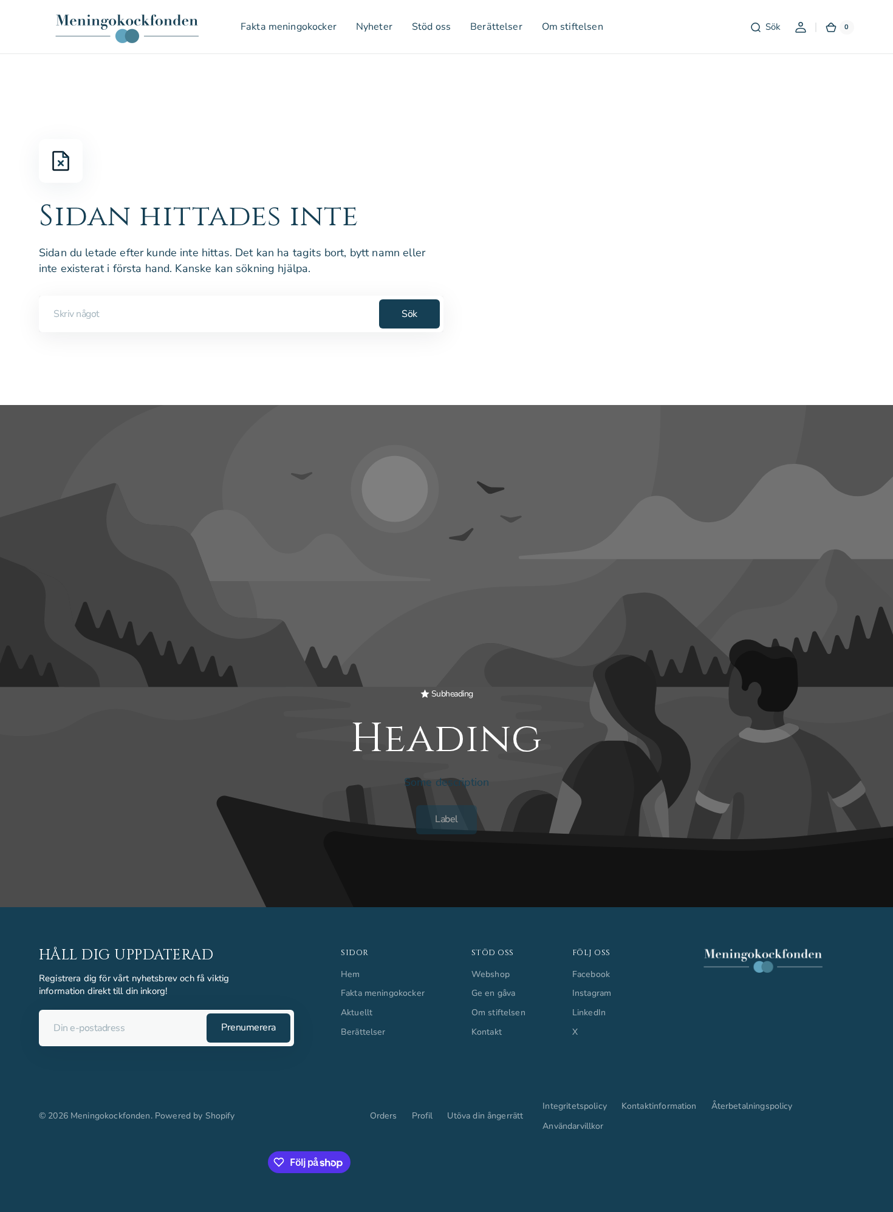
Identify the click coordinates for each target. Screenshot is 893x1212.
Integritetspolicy (574, 1106)
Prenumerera (248, 1027)
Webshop (490, 974)
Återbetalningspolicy (752, 1106)
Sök (409, 314)
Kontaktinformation (659, 1106)
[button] (765, 27)
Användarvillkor (572, 1126)
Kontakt (486, 1032)
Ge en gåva (493, 993)
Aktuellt (356, 1012)
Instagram (591, 993)
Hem (350, 974)
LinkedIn (589, 1012)
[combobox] (241, 314)
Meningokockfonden (110, 1116)
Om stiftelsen (498, 1012)
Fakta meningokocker (383, 993)
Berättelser (363, 1032)
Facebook (591, 974)
